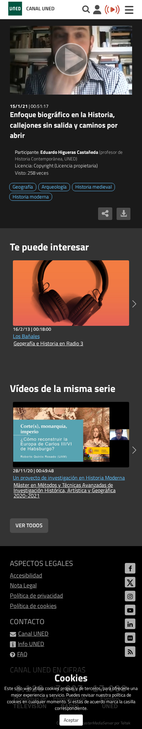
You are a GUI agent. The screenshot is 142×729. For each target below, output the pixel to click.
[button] (134, 304)
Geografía (23, 187)
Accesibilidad (26, 575)
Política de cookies (33, 605)
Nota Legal (23, 585)
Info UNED (31, 643)
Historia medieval (93, 187)
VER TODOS (29, 525)
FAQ (22, 654)
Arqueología (54, 187)
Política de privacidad (36, 595)
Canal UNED (33, 633)
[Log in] (97, 10)
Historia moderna (31, 196)
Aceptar (71, 719)
